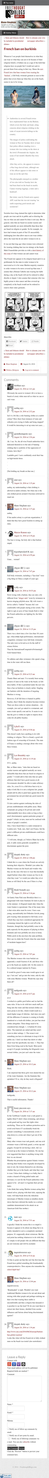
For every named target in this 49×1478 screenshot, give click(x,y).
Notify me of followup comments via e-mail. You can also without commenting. (23, 1441)
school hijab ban (13, 1269)
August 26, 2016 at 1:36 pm (24, 1327)
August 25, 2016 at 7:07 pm (24, 954)
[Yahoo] (19, 1364)
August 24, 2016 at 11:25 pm (25, 629)
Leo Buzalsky (20, 755)
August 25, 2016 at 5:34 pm (24, 893)
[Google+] (9, 1364)
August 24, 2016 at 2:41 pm (24, 389)
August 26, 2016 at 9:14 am (24, 1255)
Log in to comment (32, 370)
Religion (16, 370)
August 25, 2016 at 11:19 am (25, 758)
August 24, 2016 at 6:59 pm (24, 555)
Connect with (12, 1360)
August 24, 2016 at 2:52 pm (24, 411)
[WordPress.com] (23, 1364)
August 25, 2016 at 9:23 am (24, 674)
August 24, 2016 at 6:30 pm (24, 535)
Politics (9, 370)
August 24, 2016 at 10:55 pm (25, 590)
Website (10, 1420)
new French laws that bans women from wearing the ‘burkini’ (23, 72)
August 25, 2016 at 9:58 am (24, 729)
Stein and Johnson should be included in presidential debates (14, 41)
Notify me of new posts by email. (21, 1435)
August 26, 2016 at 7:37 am (24, 1111)
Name (10, 1404)
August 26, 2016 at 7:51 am (24, 1220)
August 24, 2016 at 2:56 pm (24, 437)
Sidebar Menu (10, 32)
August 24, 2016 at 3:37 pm (24, 509)
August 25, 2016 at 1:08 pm (24, 858)
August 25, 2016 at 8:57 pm (24, 993)
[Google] (14, 1364)
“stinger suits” (23, 598)
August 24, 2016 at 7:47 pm (24, 571)
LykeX (17, 726)
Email (10, 1412)
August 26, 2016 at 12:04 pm (25, 1281)
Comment (10, 1374)
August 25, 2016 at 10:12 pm (25, 1064)
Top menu (9, 2)
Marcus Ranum (20, 532)
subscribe (26, 1442)
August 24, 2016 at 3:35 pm (24, 483)
